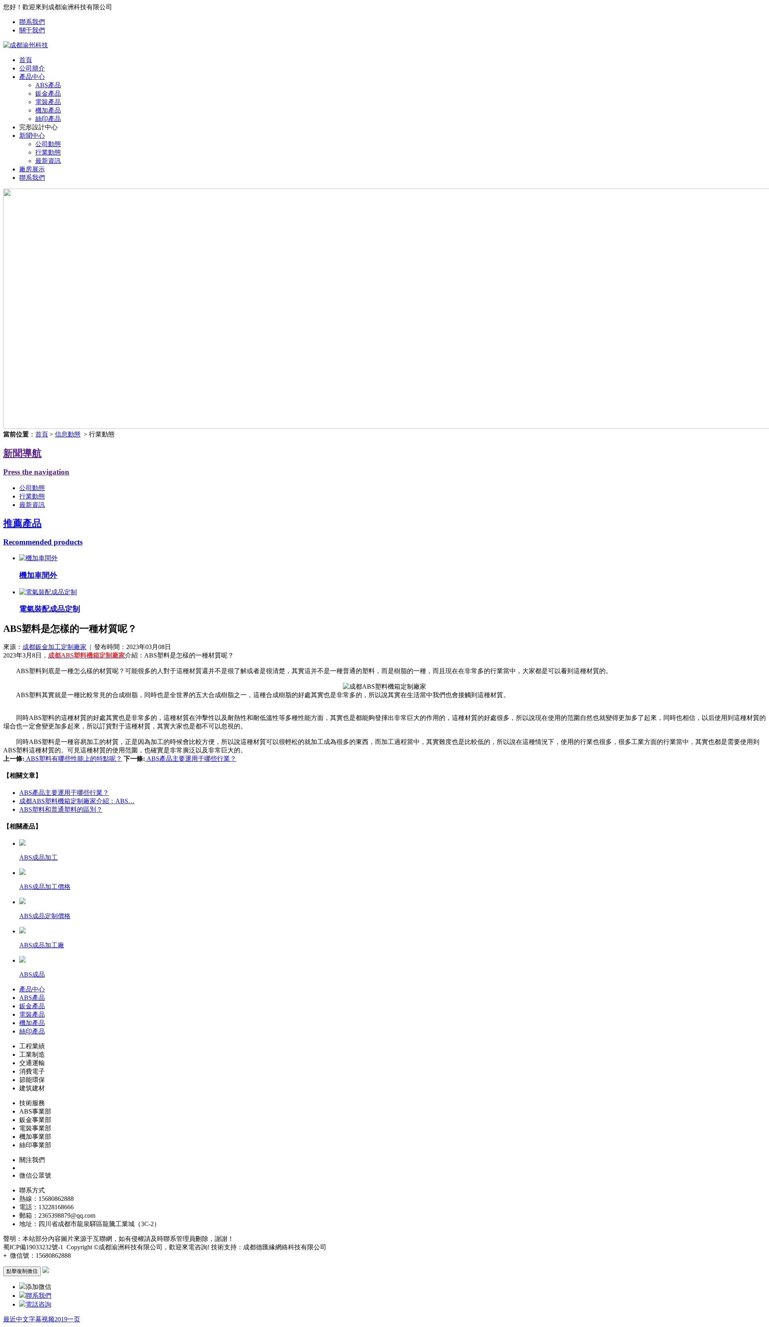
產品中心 (32, 76)
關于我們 (32, 30)
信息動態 (68, 434)
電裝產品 (48, 102)
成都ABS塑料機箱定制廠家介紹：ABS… (77, 801)
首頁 (25, 59)
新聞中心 (32, 135)
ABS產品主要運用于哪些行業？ (190, 758)
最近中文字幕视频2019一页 (41, 1319)
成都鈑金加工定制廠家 (54, 646)
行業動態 (48, 152)
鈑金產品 (48, 93)
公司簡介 (32, 68)
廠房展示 (32, 169)
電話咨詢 (38, 1304)
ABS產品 (48, 85)
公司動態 (48, 144)
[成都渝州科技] (25, 45)
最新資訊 (48, 160)
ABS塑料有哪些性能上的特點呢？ (73, 758)
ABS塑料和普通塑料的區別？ (61, 809)
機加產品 (48, 110)
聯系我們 (32, 21)
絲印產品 (48, 118)
